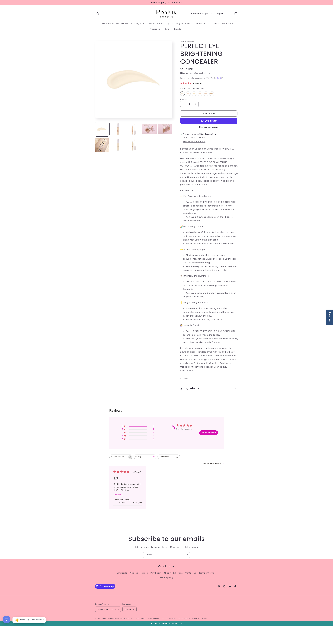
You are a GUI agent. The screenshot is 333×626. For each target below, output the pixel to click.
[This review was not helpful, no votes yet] (139, 502)
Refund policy (166, 577)
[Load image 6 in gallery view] (133, 145)
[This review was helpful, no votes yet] (134, 502)
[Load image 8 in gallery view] (133, 129)
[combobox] (145, 457)
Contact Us (190, 573)
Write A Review (209, 433)
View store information (194, 141)
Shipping (184, 73)
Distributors (156, 573)
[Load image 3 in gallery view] (165, 129)
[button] (166, 623)
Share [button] (185, 378)
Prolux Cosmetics (109, 618)
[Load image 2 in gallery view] (149, 129)
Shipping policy (184, 618)
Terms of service (168, 618)
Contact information (200, 618)
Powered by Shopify (124, 618)
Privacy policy (153, 618)
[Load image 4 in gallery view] (102, 145)
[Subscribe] (187, 555)
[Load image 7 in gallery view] (118, 129)
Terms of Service (207, 573)
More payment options (208, 127)
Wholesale (122, 573)
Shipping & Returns (173, 573)
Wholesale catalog (139, 573)
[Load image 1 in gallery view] (102, 129)
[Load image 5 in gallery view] (118, 145)
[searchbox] (118, 457)
